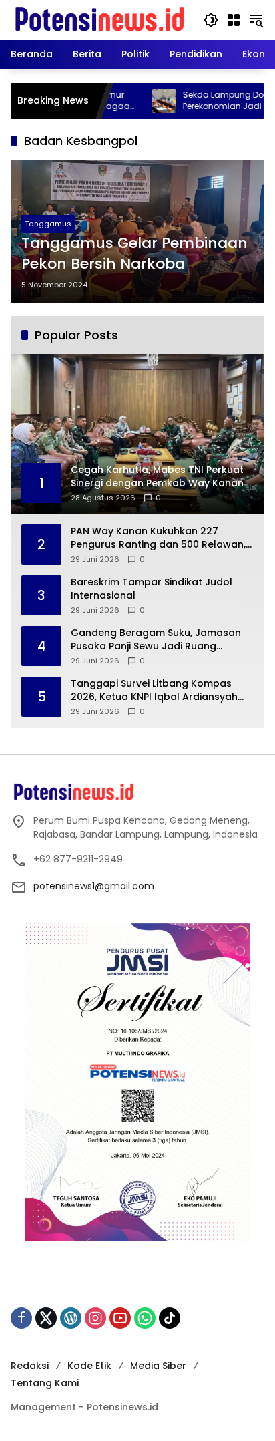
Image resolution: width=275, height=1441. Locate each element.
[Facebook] (21, 1318)
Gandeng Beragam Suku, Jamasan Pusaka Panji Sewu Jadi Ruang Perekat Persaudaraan (156, 640)
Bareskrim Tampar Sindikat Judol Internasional (151, 589)
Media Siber (158, 1365)
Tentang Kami (45, 1383)
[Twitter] (46, 1318)
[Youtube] (120, 1318)
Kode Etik (89, 1365)
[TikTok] (169, 1318)
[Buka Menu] (234, 20)
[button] (211, 20)
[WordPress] (70, 1318)
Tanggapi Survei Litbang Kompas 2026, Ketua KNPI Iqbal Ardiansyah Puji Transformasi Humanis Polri (154, 690)
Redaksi (30, 1365)
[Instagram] (95, 1318)
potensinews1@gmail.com (93, 886)
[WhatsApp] (145, 1318)
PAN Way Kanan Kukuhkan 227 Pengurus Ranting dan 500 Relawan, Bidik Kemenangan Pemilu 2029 (158, 538)
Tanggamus (48, 223)
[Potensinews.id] (100, 19)
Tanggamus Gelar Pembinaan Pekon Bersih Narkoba (134, 253)
